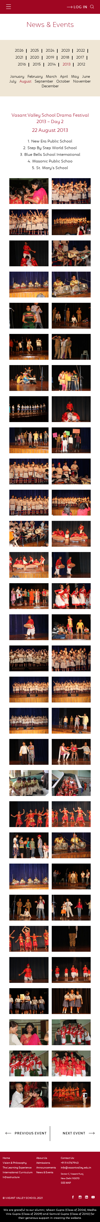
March (51, 77)
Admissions (43, 1163)
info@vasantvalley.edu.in (75, 1168)
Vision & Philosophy (15, 1163)
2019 (50, 57)
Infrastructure (11, 1177)
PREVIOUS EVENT (31, 1133)
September (44, 81)
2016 (22, 64)
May (75, 77)
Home (6, 1158)
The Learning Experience (17, 1168)
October (63, 81)
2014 (52, 64)
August (25, 81)
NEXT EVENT (74, 1133)
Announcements (46, 1168)
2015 (37, 64)
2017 (80, 57)
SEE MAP (66, 1183)
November (82, 81)
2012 (81, 64)
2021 (19, 57)
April (64, 77)
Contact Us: (68, 1158)
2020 (34, 57)
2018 (65, 57)
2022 (81, 51)
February (35, 77)
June (86, 77)
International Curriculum (18, 1172)
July (12, 81)
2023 (65, 51)
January (17, 77)
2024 (50, 51)
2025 (34, 51)
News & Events (44, 1172)
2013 (66, 64)
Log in (80, 7)
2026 (19, 51)
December (50, 86)
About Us (41, 1158)
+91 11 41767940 (70, 1163)
